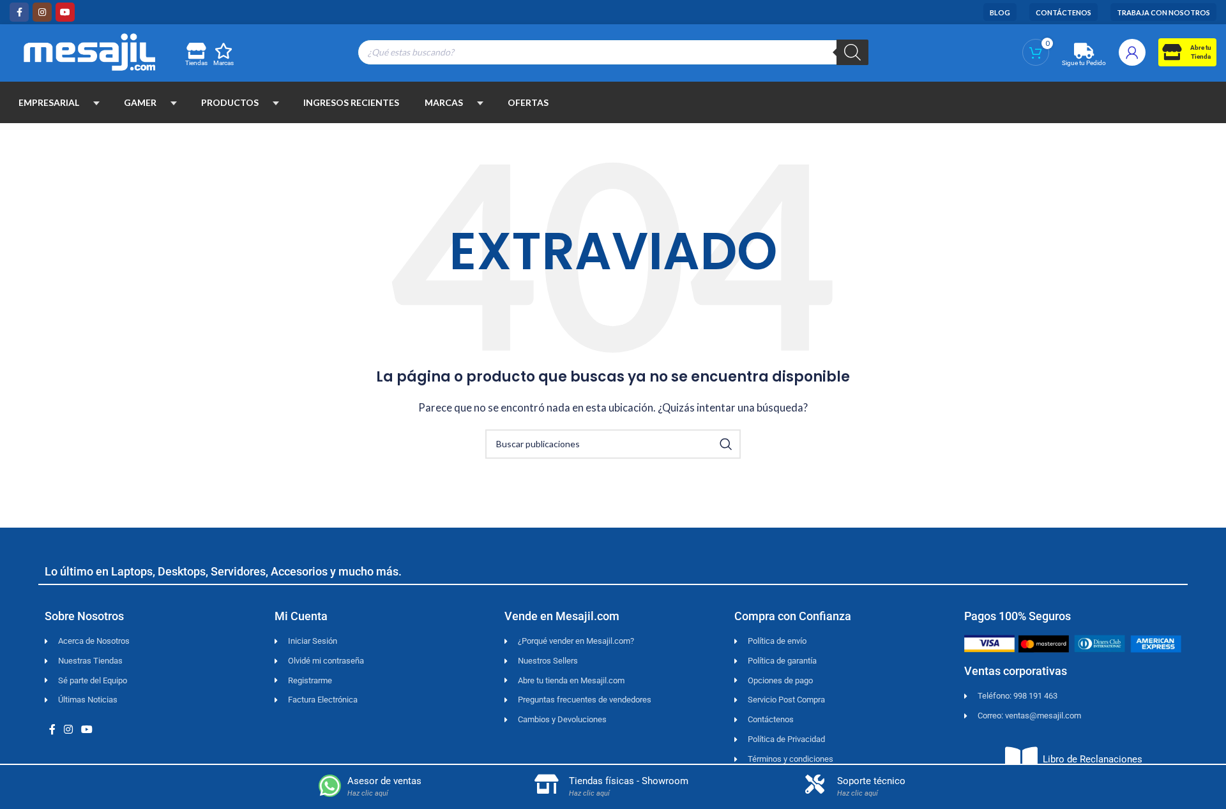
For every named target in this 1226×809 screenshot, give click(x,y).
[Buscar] (852, 52)
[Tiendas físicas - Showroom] (546, 784)
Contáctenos (1063, 12)
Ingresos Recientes (351, 102)
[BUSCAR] (726, 444)
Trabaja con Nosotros (1163, 12)
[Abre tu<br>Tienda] (1171, 52)
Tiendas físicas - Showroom (628, 781)
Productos (230, 102)
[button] (96, 103)
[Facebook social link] (19, 12)
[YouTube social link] (65, 12)
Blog (1000, 12)
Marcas (223, 62)
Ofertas (528, 102)
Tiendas (196, 62)
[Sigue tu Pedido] (1084, 51)
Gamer (140, 102)
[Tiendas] (196, 51)
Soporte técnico (871, 781)
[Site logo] (89, 50)
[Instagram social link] (42, 12)
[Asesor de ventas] (330, 786)
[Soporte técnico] (814, 784)
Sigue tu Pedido (1084, 62)
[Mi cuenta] (1132, 52)
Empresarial (49, 102)
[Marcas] (224, 51)
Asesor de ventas (384, 781)
